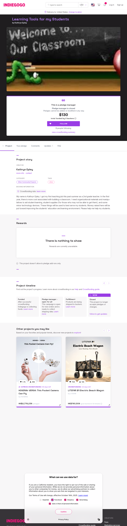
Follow (63, 124)
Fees (106, 522)
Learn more (28, 309)
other (51, 182)
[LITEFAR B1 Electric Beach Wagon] (88, 359)
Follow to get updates (98, 314)
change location (75, 12)
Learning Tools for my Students (40, 19)
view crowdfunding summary (63, 132)
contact (29, 173)
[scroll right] (109, 330)
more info (20, 173)
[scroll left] (104, 283)
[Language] (93, 5)
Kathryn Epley (21, 23)
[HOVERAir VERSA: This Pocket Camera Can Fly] (38, 359)
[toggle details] (61, 406)
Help (77, 289)
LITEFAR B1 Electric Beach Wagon (86, 390)
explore (77, 333)
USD (81, 5)
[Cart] (99, 4)
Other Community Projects (27, 182)
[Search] (48, 4)
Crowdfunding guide (91, 289)
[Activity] (105, 4)
